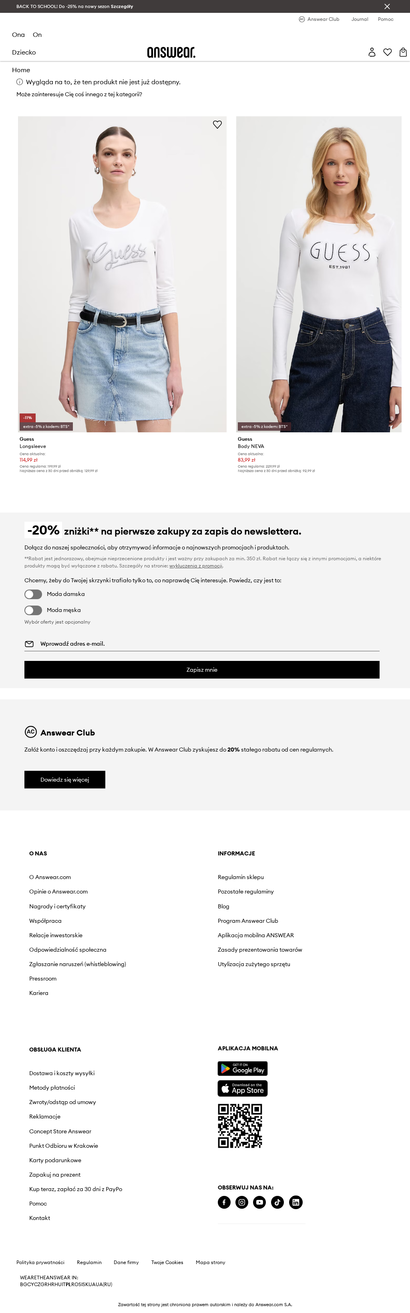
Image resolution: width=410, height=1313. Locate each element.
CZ (37, 1284)
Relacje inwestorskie (55, 935)
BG (23, 1284)
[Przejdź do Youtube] (259, 1202)
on (37, 34)
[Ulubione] (387, 52)
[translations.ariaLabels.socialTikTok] (277, 1202)
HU (58, 1284)
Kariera (38, 993)
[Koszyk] (403, 52)
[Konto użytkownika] (372, 52)
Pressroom (42, 978)
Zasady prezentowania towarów (260, 949)
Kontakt (39, 1218)
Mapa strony (210, 1262)
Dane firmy (126, 1262)
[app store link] (242, 1087)
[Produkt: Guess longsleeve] (122, 274)
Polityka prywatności (40, 1262)
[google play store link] (242, 1068)
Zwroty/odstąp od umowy (62, 1102)
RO (74, 1284)
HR (51, 1284)
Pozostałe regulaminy (246, 891)
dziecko (24, 52)
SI (80, 1284)
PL (68, 1284)
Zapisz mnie (202, 669)
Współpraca (45, 920)
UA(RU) (104, 1284)
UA (92, 1284)
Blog (223, 906)
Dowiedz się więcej (64, 779)
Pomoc (38, 1203)
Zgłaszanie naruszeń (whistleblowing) (77, 964)
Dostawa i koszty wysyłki (61, 1073)
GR (44, 1284)
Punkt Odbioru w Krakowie (63, 1145)
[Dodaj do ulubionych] (217, 124)
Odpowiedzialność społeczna (68, 949)
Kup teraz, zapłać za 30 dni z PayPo (75, 1189)
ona (18, 34)
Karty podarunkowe (55, 1160)
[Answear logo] (171, 52)
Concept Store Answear (60, 1131)
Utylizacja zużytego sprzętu (254, 964)
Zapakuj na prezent (54, 1174)
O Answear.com (50, 877)
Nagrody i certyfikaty (57, 906)
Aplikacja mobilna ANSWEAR (256, 935)
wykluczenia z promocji (195, 566)
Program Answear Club (248, 920)
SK (85, 1284)
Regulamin (89, 1262)
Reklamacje (44, 1116)
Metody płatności (52, 1087)
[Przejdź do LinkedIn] (296, 1202)
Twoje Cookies (167, 1262)
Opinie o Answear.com (58, 891)
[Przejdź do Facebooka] (224, 1202)
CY (30, 1284)
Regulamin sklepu (241, 877)
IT (64, 1284)
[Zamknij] (387, 6)
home (21, 70)
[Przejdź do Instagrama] (241, 1202)
